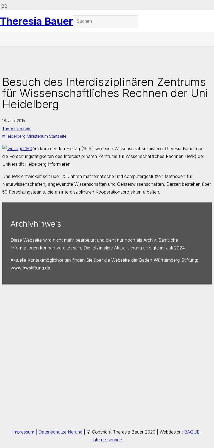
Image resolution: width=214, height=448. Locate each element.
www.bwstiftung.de (30, 268)
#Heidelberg (14, 136)
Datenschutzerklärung (60, 432)
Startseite (58, 136)
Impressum (23, 432)
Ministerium (37, 136)
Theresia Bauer (16, 128)
